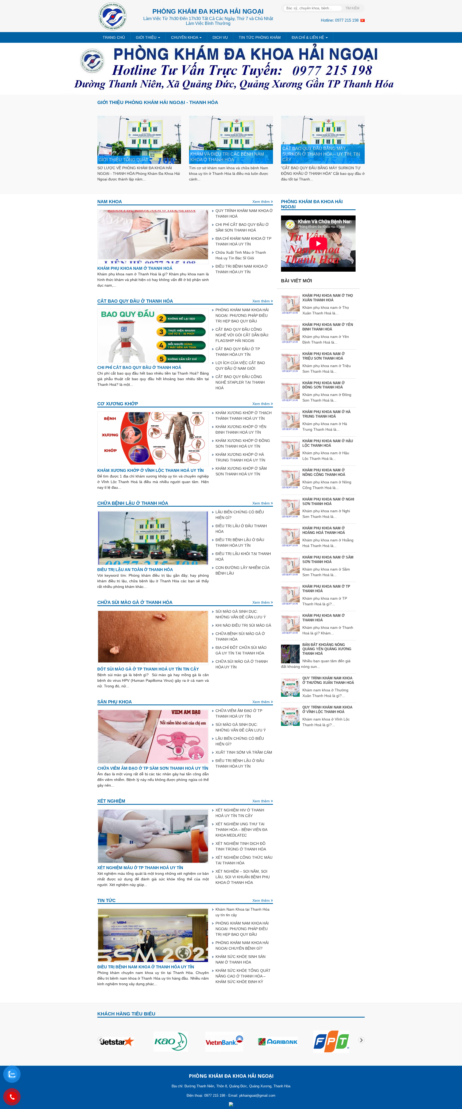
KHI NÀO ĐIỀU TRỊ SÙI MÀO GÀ (243, 625)
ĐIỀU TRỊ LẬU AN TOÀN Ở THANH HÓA (135, 570)
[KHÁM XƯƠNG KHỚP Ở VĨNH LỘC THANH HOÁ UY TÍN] (153, 438)
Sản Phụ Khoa (114, 701)
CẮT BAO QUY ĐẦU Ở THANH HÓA (135, 301)
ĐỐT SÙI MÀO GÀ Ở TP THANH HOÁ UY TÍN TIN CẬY (148, 669)
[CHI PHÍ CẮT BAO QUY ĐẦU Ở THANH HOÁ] (153, 335)
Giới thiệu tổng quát (123, 159)
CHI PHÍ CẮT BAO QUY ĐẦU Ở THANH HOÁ (139, 367)
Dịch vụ (220, 37)
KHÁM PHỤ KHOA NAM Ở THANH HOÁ (134, 268)
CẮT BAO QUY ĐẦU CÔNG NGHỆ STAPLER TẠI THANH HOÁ (240, 382)
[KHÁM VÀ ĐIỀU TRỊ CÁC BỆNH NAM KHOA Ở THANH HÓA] (231, 139)
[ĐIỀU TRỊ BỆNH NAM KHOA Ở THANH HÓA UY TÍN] (153, 935)
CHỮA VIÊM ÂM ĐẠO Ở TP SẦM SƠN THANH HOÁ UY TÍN (152, 768)
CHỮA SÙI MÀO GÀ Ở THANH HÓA (134, 602)
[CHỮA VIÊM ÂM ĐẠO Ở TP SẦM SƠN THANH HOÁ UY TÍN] (153, 736)
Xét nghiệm (111, 801)
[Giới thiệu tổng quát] (139, 139)
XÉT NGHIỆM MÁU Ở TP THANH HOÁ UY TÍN (140, 868)
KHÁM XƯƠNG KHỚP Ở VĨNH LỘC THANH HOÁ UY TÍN (150, 470)
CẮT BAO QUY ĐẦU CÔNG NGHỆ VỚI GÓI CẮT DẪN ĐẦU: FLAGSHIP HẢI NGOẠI (242, 335)
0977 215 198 (347, 20)
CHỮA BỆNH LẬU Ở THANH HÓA (132, 503)
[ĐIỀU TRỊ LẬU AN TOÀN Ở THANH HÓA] (153, 538)
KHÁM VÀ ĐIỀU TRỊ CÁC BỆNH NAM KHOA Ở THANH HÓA (227, 157)
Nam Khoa (109, 201)
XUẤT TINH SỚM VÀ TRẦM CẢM (243, 752)
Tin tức (106, 900)
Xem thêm (261, 201)
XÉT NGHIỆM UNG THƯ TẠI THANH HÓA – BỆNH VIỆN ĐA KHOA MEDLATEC (241, 829)
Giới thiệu (146, 37)
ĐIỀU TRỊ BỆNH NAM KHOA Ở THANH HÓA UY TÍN (145, 967)
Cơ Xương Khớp (117, 403)
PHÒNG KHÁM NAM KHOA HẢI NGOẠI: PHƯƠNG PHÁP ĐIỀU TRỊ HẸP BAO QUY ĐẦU (242, 315)
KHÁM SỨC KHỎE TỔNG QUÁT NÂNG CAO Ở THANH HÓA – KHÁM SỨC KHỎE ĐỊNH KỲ (243, 976)
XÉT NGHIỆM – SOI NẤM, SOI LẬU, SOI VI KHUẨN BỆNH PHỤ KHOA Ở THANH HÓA (242, 877)
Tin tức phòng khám (260, 37)
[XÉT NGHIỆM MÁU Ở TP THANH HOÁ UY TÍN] (153, 836)
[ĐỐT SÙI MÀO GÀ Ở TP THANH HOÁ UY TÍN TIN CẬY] (153, 637)
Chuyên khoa (185, 37)
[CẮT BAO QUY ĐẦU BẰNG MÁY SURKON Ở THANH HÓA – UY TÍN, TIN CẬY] (323, 139)
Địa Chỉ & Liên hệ (308, 37)
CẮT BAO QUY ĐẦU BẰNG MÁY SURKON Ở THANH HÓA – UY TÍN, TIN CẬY (321, 154)
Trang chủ (114, 37)
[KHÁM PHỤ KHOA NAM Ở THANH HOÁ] (153, 236)
